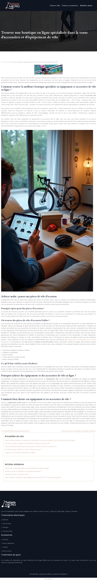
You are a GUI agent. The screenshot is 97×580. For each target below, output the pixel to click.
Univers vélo (55, 5)
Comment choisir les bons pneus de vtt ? (16, 431)
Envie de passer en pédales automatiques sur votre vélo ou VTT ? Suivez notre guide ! (33, 477)
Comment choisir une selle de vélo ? (17, 474)
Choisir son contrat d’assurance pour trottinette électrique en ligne (27, 468)
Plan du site (48, 579)
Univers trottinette (70, 5)
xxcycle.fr (44, 126)
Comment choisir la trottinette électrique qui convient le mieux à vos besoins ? (31, 446)
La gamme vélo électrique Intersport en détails (20, 452)
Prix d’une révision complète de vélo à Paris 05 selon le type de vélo (27, 443)
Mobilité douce (86, 5)
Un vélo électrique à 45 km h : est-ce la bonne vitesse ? (23, 449)
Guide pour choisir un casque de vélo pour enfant (77, 431)
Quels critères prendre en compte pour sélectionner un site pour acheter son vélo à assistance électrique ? (40, 440)
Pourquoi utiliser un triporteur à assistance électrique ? (23, 471)
